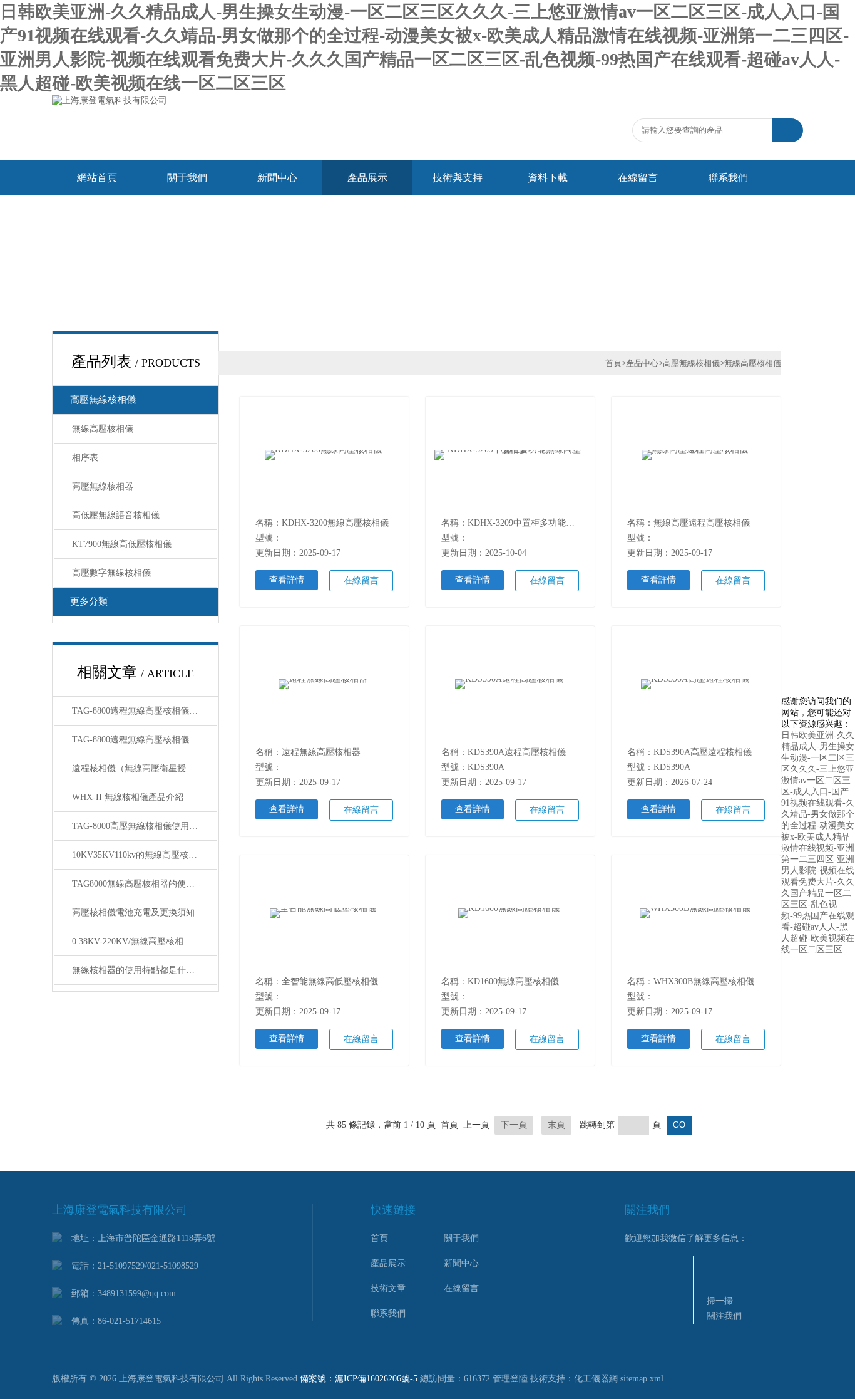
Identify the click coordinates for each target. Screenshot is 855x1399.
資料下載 (548, 177)
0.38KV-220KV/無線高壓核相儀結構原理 (144, 941)
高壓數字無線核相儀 (111, 573)
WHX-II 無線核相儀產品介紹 (127, 797)
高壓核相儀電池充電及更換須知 (133, 912)
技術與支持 (458, 177)
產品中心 (642, 363)
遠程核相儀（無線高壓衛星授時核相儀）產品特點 (144, 768)
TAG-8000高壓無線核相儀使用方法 (139, 826)
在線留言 (638, 177)
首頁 (613, 363)
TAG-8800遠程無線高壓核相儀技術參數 (144, 739)
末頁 (556, 1125)
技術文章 (388, 1288)
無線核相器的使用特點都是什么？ (137, 970)
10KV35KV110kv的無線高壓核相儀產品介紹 (144, 855)
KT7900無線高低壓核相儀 (122, 544)
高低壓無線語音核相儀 (116, 515)
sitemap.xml (641, 1378)
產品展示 (367, 177)
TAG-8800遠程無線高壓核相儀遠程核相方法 (144, 710)
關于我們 (187, 177)
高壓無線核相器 (102, 486)
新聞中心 (277, 177)
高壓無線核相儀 (103, 400)
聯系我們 (728, 177)
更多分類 (89, 601)
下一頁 (514, 1125)
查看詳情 (286, 580)
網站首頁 (97, 177)
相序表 (85, 457)
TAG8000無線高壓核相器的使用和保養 (144, 883)
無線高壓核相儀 (102, 429)
